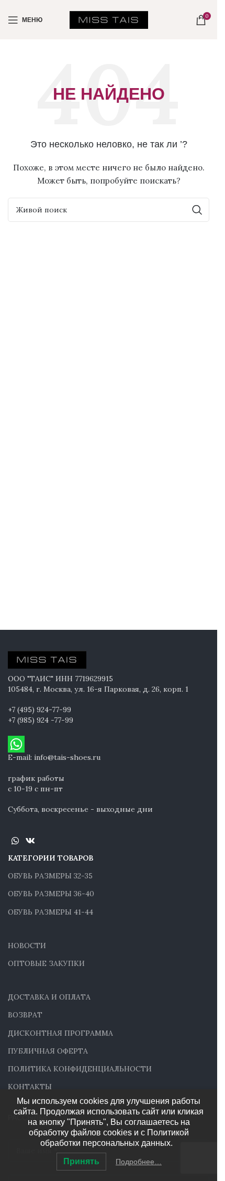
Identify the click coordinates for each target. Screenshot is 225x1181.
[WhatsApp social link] (15, 841)
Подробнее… (139, 1161)
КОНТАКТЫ (30, 1086)
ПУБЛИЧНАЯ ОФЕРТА (48, 1051)
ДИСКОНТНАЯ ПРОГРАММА (60, 1033)
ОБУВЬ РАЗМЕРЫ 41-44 (50, 912)
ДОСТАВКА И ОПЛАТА (49, 997)
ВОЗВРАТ (25, 1014)
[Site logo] (109, 19)
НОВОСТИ (27, 945)
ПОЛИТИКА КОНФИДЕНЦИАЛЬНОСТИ (80, 1068)
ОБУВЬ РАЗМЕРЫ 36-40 (51, 893)
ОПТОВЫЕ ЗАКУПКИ (46, 963)
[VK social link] (30, 841)
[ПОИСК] (197, 210)
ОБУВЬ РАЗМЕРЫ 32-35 (50, 876)
